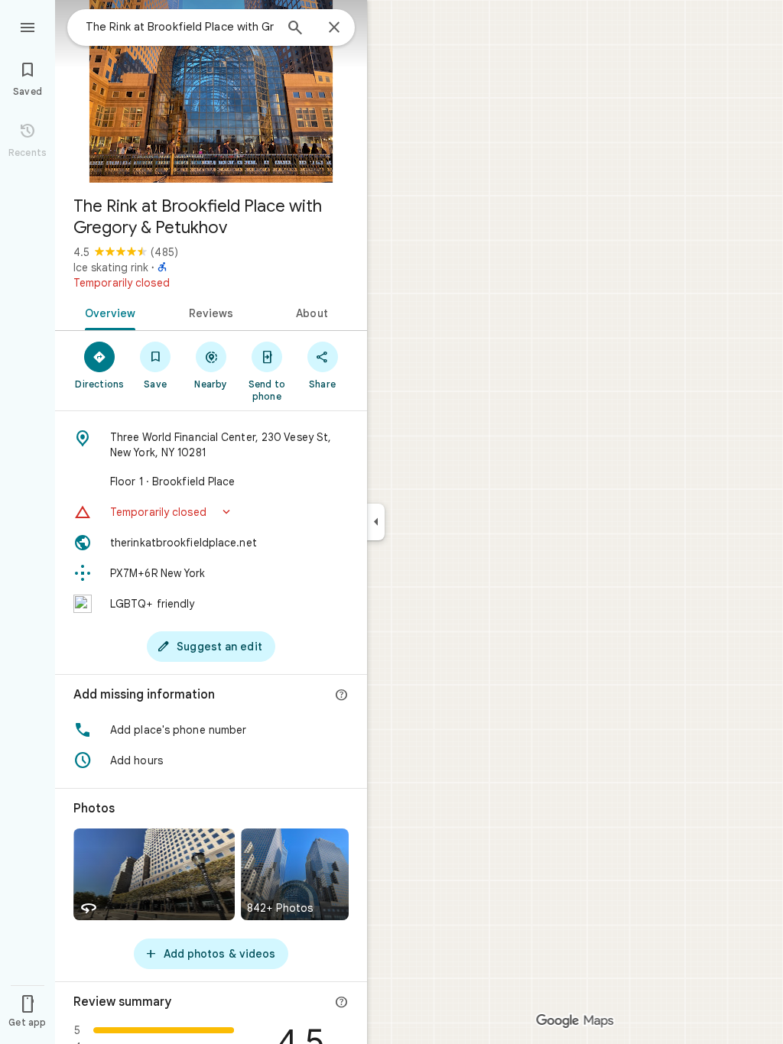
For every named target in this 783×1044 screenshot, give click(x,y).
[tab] (107, 311)
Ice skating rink (110, 267)
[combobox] (180, 27)
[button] (211, 512)
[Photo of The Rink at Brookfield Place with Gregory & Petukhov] (211, 91)
